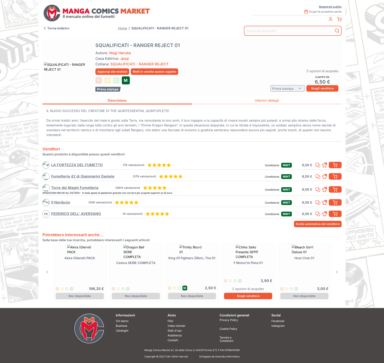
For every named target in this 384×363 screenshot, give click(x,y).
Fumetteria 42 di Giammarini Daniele (82, 176)
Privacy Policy (229, 320)
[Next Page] (337, 272)
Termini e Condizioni (226, 338)
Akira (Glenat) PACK (79, 258)
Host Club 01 (304, 258)
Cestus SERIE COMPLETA (136, 263)
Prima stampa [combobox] (282, 88)
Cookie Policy (228, 328)
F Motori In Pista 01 (248, 263)
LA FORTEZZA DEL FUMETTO (77, 165)
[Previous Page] (47, 272)
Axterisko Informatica (227, 356)
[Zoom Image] (67, 67)
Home (122, 28)
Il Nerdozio (60, 202)
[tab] (117, 101)
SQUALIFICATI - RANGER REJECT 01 (159, 28)
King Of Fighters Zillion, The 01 (191, 258)
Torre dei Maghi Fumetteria (74, 188)
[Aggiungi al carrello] (335, 165)
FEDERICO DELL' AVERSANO (76, 214)
